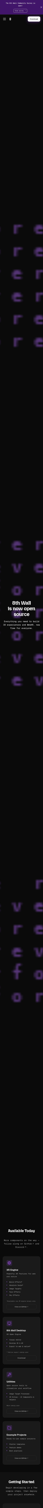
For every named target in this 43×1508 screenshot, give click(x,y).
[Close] (41, 7)
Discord (19, 1247)
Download (34, 19)
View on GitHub (21, 1307)
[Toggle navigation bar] (4, 19)
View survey (19, 11)
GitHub (28, 1243)
